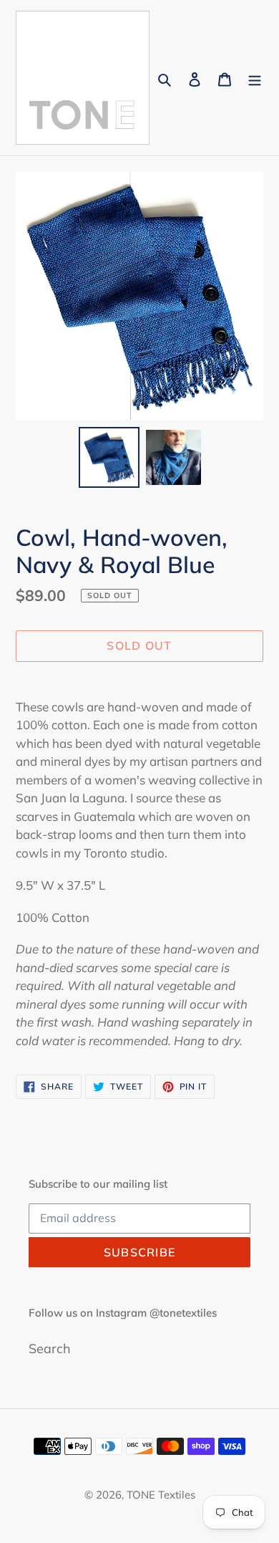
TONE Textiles (161, 1494)
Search (50, 1348)
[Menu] (255, 78)
